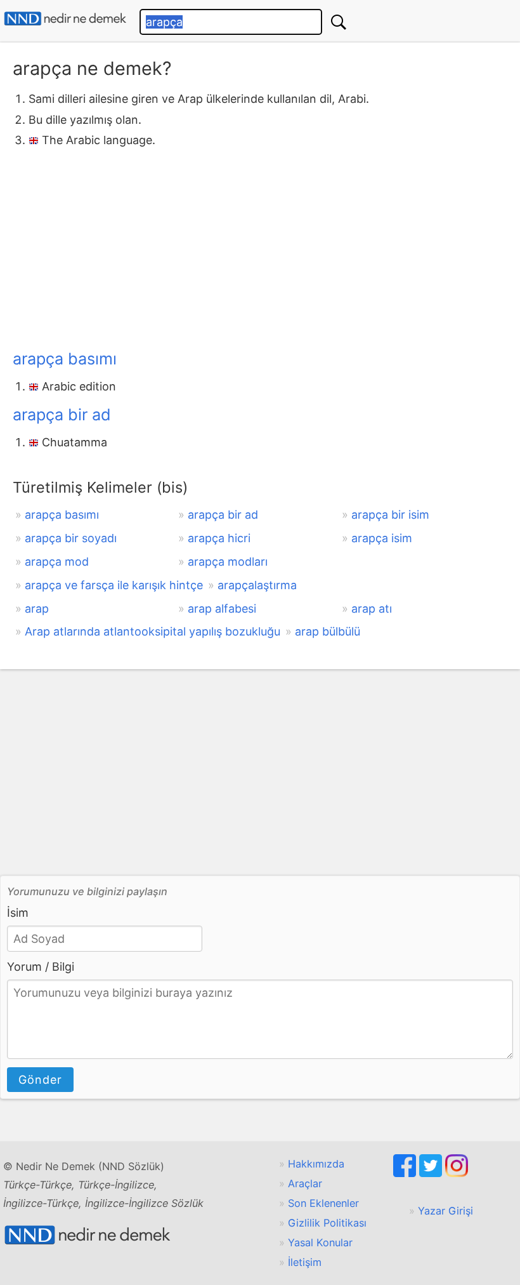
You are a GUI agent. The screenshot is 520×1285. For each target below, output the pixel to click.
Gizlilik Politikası (327, 1222)
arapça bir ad (62, 414)
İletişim (305, 1262)
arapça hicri (219, 538)
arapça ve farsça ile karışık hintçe (114, 585)
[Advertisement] (260, 246)
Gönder (40, 1079)
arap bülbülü (327, 631)
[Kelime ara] (338, 22)
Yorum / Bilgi (40, 966)
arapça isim (381, 538)
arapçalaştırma (257, 585)
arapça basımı (65, 358)
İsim (18, 912)
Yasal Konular (320, 1242)
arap (37, 608)
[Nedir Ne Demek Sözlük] (65, 18)
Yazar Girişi (445, 1210)
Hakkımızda (316, 1163)
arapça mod (57, 561)
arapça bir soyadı (71, 538)
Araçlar (305, 1183)
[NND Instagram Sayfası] (456, 1173)
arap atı (371, 608)
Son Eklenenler (323, 1203)
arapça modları (228, 561)
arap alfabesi (222, 608)
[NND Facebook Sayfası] (406, 1173)
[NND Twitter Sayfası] (432, 1173)
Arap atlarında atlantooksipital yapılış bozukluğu (152, 631)
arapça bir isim (390, 514)
